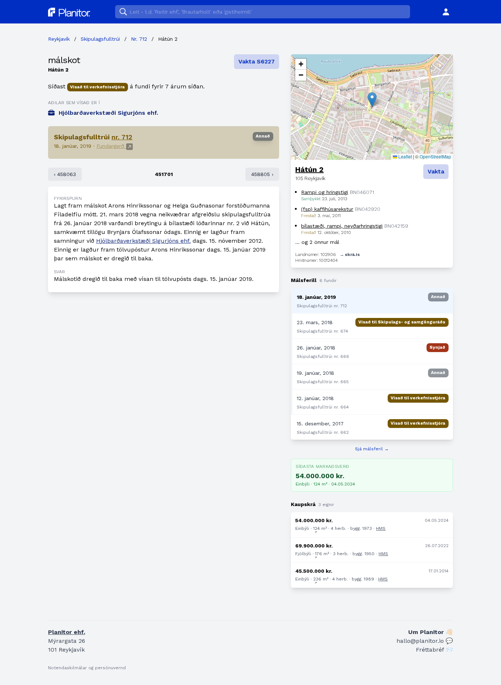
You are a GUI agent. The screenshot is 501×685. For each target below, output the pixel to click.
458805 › (262, 174)
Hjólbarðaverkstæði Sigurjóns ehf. (143, 240)
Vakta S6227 (256, 61)
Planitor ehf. (66, 632)
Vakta (436, 171)
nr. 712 (121, 137)
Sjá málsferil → (372, 448)
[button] (372, 99)
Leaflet (404, 156)
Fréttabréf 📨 (434, 649)
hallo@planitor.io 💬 (424, 640)
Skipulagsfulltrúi (100, 39)
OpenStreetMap (435, 156)
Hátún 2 (309, 169)
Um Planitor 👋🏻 (430, 632)
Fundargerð (111, 146)
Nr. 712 (139, 39)
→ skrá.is (349, 254)
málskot (64, 60)
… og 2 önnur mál (317, 242)
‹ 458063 (65, 174)
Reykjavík (59, 39)
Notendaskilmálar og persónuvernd (87, 667)
